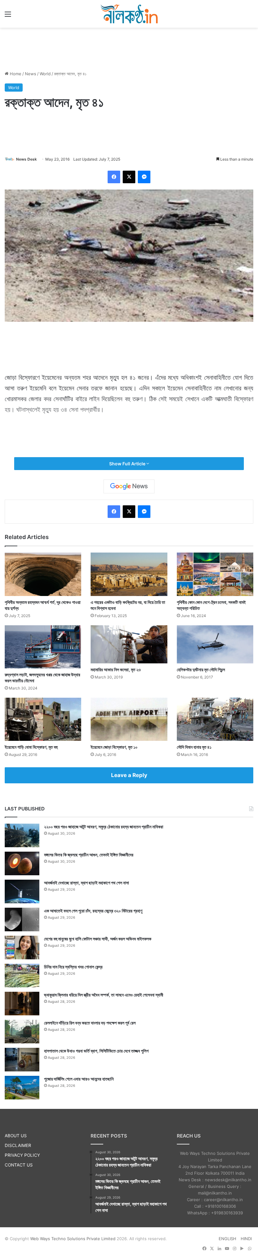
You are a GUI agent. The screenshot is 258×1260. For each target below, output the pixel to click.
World (45, 73)
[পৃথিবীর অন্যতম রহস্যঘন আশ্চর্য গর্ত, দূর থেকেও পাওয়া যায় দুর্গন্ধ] (43, 574)
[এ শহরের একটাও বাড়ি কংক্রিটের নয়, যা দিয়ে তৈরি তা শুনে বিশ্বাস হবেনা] (129, 574)
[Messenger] (144, 177)
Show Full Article (127, 463)
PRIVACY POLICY (22, 1155)
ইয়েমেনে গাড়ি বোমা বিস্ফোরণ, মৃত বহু (31, 747)
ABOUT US (16, 1135)
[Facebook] (114, 177)
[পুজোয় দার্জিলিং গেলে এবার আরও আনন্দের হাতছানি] (22, 1087)
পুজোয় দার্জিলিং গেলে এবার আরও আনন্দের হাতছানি (79, 1078)
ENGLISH (227, 1238)
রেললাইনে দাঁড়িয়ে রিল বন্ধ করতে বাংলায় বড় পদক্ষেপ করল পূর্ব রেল (90, 1022)
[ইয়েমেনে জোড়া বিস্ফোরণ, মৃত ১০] (129, 719)
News (30, 73)
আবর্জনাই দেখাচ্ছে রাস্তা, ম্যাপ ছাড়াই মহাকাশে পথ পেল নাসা (86, 882)
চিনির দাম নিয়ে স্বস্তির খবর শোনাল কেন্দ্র (73, 966)
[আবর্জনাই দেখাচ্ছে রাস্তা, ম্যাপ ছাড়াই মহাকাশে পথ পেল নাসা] (22, 891)
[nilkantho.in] (129, 13)
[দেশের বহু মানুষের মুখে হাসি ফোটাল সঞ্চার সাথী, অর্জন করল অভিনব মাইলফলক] (22, 947)
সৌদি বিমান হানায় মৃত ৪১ (194, 747)
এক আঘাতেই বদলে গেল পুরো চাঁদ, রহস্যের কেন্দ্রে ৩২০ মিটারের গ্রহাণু (93, 910)
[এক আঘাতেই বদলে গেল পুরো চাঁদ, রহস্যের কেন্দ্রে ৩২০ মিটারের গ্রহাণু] (22, 919)
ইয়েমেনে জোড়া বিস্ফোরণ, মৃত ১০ (114, 747)
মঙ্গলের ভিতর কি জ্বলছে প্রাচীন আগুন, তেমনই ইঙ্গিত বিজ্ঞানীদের (88, 854)
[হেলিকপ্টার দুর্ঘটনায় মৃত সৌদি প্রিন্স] (215, 644)
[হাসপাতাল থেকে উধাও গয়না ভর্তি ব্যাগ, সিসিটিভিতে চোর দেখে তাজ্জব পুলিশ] (22, 1059)
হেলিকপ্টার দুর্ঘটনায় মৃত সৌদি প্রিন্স (201, 669)
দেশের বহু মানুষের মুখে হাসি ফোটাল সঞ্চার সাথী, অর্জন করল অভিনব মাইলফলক (97, 938)
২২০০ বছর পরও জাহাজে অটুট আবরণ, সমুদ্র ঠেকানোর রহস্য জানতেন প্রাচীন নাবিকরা (103, 826)
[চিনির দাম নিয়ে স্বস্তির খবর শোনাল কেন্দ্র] (22, 975)
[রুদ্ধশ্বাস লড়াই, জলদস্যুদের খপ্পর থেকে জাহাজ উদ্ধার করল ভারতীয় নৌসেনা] (43, 646)
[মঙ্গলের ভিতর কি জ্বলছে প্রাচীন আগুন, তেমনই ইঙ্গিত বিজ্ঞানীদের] (22, 863)
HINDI (246, 1238)
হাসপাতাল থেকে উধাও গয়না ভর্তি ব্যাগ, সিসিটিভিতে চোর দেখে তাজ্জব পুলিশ (96, 1050)
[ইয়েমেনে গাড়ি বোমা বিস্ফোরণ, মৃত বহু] (43, 719)
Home (14, 73)
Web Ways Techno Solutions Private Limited (72, 1238)
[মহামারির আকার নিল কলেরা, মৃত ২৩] (129, 644)
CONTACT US (19, 1164)
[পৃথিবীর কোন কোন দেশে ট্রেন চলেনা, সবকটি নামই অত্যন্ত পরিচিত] (215, 574)
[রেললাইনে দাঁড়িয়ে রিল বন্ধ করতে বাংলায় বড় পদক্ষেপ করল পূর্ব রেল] (22, 1031)
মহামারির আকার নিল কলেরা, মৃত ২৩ (116, 669)
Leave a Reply (129, 775)
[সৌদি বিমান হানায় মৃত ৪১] (215, 719)
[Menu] (8, 16)
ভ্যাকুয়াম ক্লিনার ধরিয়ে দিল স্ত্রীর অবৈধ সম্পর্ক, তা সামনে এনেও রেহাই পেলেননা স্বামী (103, 994)
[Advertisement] (129, 48)
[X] (129, 177)
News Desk (26, 159)
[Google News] (129, 486)
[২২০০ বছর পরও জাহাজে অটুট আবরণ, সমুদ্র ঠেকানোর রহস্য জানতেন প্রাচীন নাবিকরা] (22, 835)
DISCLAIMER (18, 1145)
